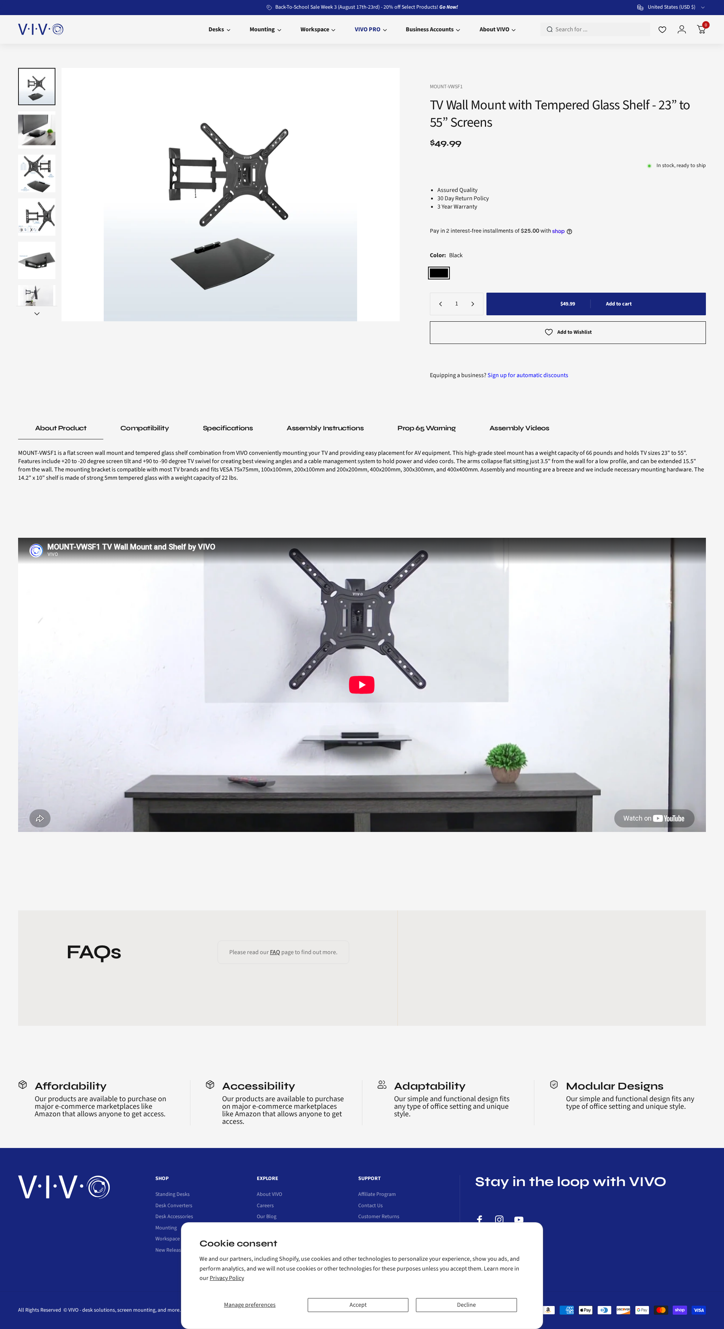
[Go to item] (36, 86)
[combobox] (671, 7)
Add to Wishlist (574, 332)
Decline (466, 1305)
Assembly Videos (519, 428)
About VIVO (269, 1194)
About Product (60, 428)
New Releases (170, 1250)
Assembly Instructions (325, 428)
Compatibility (144, 428)
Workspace (167, 1239)
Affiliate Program (377, 1194)
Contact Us (370, 1206)
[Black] (439, 273)
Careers (265, 1206)
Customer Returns (378, 1217)
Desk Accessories (174, 1217)
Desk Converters (173, 1206)
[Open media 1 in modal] (230, 194)
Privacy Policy (227, 1278)
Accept (358, 1305)
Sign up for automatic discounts (528, 375)
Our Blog (266, 1217)
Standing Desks (172, 1194)
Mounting (166, 1228)
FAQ (275, 952)
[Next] (379, 194)
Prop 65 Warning (426, 428)
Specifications (228, 428)
